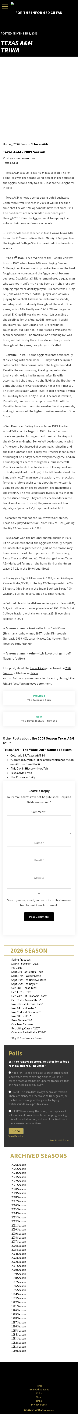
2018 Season (18, 1197)
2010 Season (18, 1229)
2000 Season (18, 1270)
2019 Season (18, 1193)
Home (7, 144)
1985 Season (18, 1330)
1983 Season (18, 1338)
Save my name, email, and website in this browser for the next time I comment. (39, 902)
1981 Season (18, 1346)
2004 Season (18, 1254)
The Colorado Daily (22, 777)
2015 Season (18, 1209)
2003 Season (18, 1258)
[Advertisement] (55, 25)
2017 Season (18, 1201)
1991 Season (18, 1306)
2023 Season (18, 1177)
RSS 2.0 (7, 683)
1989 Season (18, 1314)
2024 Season (18, 1173)
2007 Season (18, 1241)
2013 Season (18, 1217)
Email (39, 860)
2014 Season (18, 1213)
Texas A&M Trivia (21, 773)
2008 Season (18, 1237)
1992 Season (18, 1302)
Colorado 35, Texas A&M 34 (27, 755)
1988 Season (18, 1318)
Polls (39, 1393)
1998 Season (18, 1278)
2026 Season (18, 1165)
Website (39, 877)
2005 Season (18, 1249)
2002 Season (18, 1261)
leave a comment (40, 683)
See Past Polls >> (59, 1140)
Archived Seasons (39, 1389)
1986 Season (18, 1326)
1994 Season (18, 1294)
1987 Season (18, 1322)
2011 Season (18, 1225)
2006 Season (18, 1245)
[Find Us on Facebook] (30, 1373)
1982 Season (18, 1342)
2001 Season (18, 1266)
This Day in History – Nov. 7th (29, 768)
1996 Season (18, 1286)
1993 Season (18, 1298)
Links (39, 1400)
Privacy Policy (39, 1404)
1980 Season (18, 1351)
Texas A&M (41, 144)
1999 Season (18, 1274)
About (39, 1397)
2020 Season (18, 1189)
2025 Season (18, 1169)
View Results (16, 1136)
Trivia (34, 673)
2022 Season (18, 1181)
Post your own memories (19, 158)
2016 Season (18, 1205)
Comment (39, 812)
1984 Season (18, 1334)
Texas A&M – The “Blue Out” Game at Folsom (37, 749)
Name (39, 843)
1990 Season (18, 1310)
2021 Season (18, 1185)
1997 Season (18, 1282)
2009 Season (22, 144)
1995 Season (18, 1290)
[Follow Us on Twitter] (47, 1373)
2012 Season (18, 1221)
